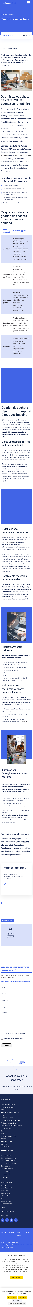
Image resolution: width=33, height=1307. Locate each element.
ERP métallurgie (6, 1155)
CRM (2, 1110)
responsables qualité (23, 155)
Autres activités (5, 1174)
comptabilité (24, 722)
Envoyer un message (8, 1211)
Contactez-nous (6, 1201)
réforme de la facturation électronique (14, 815)
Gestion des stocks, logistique (10, 1112)
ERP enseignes (5, 1166)
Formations (4, 1190)
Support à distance (7, 1204)
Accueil (2, 14)
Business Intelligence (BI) (8, 1136)
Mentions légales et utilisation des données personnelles (16, 1245)
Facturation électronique (8, 1123)
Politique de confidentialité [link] (17, 1304)
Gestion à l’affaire (6, 1141)
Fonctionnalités (9, 14)
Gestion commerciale (7, 1107)
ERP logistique (5, 1171)
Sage (2, 1133)
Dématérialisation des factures (10, 1120)
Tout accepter (12, 1297)
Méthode (3, 1185)
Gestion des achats (7, 1118)
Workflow (4, 1139)
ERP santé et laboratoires (9, 1163)
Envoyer (6, 1045)
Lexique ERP (5, 1196)
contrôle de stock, (7, 542)
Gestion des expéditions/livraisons (11, 1125)
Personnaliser (17, 1300)
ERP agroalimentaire (7, 1169)
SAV (2, 1131)
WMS (2, 1115)
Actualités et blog (6, 1182)
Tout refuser (22, 1297)
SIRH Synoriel (5, 1147)
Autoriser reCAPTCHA (16, 1277)
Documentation (5, 1193)
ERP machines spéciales (8, 1158)
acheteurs (5, 155)
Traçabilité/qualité (6, 1128)
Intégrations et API (6, 1188)
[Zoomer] (16, 80)
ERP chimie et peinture (8, 1161)
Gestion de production (8, 1105)
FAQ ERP (3, 1198)
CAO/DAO (4, 1144)
